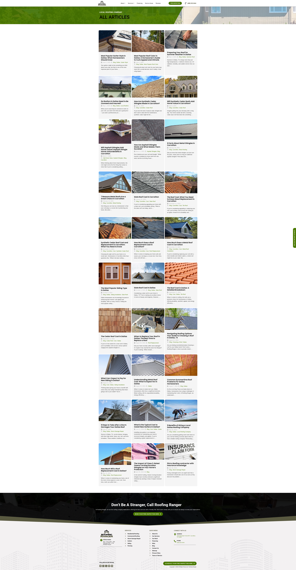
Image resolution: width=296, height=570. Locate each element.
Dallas (118, 62)
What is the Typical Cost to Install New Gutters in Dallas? (147, 426)
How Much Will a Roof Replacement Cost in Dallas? (113, 470)
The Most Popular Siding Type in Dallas (114, 289)
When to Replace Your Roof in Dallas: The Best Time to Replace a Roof (147, 338)
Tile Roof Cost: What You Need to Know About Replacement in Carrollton (180, 199)
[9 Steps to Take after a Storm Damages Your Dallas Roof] (115, 410)
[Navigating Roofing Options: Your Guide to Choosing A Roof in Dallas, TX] (181, 319)
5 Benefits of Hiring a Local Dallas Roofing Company (179, 426)
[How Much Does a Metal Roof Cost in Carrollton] (181, 228)
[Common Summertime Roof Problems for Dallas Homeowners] (181, 365)
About (122, 3)
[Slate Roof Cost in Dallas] (148, 273)
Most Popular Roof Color (151, 64)
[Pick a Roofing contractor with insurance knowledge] (181, 451)
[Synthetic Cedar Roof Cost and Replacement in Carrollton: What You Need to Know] (115, 228)
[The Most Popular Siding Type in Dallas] (115, 273)
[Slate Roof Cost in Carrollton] (148, 182)
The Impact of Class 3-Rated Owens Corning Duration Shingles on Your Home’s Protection (146, 466)
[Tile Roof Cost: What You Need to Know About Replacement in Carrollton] (181, 182)
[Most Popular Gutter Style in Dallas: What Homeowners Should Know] (115, 41)
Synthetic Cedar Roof (122, 251)
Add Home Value (108, 158)
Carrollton (142, 108)
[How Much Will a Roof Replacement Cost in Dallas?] (115, 454)
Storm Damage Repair (117, 431)
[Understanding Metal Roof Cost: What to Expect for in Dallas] (148, 365)
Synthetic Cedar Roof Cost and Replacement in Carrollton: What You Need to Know (114, 244)
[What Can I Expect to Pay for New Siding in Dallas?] (115, 364)
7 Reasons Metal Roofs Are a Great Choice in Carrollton (113, 197)
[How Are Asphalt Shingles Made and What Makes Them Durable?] (148, 130)
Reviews (158, 3)
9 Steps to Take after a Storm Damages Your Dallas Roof (113, 426)
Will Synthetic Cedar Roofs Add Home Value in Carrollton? (180, 102)
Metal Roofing (183, 149)
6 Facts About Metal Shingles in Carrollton (181, 144)
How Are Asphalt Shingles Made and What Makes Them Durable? (147, 147)
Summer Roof (191, 57)
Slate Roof (152, 201)
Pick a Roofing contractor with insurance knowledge (180, 464)
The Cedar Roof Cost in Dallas (114, 336)
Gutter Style (124, 62)
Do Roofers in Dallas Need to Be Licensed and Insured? (114, 102)
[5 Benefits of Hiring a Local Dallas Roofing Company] (181, 410)
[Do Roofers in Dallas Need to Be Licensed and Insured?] (115, 86)
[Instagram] (103, 566)
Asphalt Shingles (118, 158)
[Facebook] (100, 566)
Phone (179, 540)
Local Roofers (125, 106)
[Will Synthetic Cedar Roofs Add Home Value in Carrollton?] (181, 87)
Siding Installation (116, 294)
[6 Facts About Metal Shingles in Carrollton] (181, 129)
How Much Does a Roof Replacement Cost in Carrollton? (144, 244)
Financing (139, 3)
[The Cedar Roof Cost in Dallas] (115, 320)
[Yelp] (106, 566)
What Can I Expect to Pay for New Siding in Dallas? (113, 379)
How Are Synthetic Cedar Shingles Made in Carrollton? (147, 102)
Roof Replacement (154, 251)
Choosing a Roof (177, 342)
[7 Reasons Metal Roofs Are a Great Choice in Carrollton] (115, 182)
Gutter (160, 429)
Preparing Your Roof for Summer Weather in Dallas (179, 53)
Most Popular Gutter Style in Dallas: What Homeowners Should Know (113, 58)
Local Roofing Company (184, 431)
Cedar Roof (149, 108)
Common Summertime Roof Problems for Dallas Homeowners (179, 382)
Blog (114, 62)
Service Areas (149, 3)
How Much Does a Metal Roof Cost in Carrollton (180, 243)
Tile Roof (185, 205)
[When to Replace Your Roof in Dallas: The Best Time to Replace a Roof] (148, 320)
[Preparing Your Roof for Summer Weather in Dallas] (181, 39)
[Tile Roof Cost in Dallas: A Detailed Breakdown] (181, 273)
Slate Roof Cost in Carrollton (146, 197)
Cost (147, 201)
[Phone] (175, 541)
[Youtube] (109, 566)
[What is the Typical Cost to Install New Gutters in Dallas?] (148, 410)
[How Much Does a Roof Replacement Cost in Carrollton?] (148, 228)
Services (130, 3)
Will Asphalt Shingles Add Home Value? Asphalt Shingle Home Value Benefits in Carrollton (114, 150)
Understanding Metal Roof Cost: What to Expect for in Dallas (145, 381)
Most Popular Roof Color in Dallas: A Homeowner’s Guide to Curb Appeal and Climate (147, 58)
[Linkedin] (112, 566)
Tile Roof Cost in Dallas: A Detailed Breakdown (178, 289)
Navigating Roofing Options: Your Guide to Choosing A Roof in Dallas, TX (180, 335)
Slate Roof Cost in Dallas (144, 288)
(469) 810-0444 (180, 542)
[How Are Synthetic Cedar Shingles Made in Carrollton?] (148, 87)
